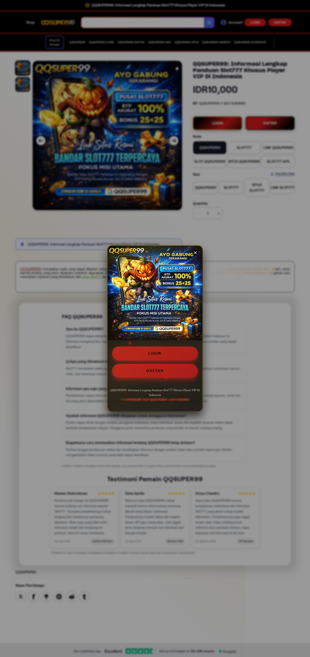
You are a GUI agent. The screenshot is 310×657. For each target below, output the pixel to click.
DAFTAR (155, 371)
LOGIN (155, 353)
